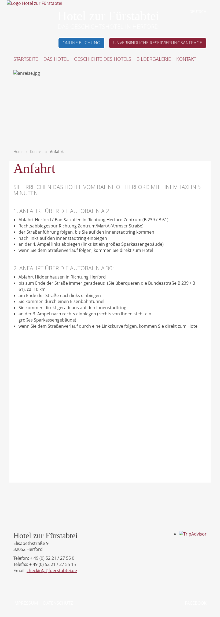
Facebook (196, 603)
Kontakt (36, 151)
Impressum (25, 603)
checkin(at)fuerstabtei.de (52, 570)
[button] (56, 59)
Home (18, 151)
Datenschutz (58, 603)
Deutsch (197, 11)
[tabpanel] (110, 107)
